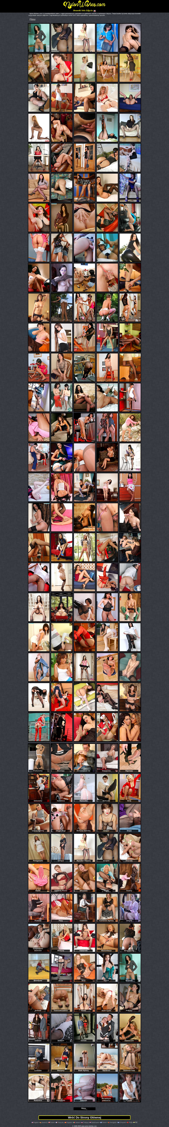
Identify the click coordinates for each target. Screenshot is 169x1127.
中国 (130, 1122)
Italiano (77, 1122)
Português (113, 1122)
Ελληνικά (123, 1122)
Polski (52, 1122)
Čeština (85, 1122)
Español (69, 1122)
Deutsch (44, 1122)
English (36, 1122)
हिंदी (136, 1122)
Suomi (104, 1122)
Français (60, 1122)
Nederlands (95, 1122)
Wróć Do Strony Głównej (84, 1117)
